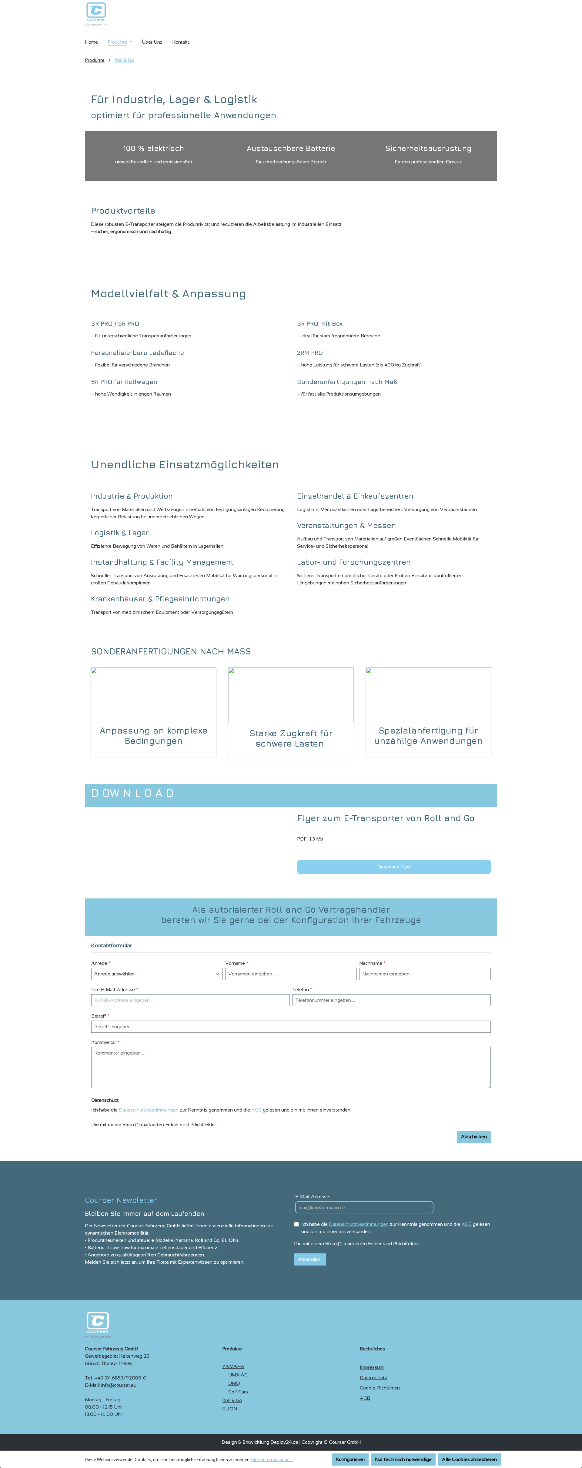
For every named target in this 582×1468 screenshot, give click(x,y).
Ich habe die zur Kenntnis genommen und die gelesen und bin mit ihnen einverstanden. (395, 1228)
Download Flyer (394, 866)
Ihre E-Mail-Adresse (114, 989)
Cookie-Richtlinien (380, 1387)
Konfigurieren (350, 1459)
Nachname (372, 963)
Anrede (100, 963)
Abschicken (474, 1136)
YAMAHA (233, 1366)
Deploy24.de (284, 1442)
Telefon (302, 989)
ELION (229, 1408)
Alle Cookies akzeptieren (469, 1459)
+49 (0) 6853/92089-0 (120, 1377)
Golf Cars (238, 1391)
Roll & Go (232, 1400)
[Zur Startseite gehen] (96, 14)
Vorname (236, 963)
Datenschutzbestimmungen (149, 1109)
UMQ (234, 1383)
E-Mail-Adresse (313, 1196)
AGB (256, 1109)
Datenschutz (373, 1377)
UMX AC (238, 1374)
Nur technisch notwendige (403, 1459)
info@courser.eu (118, 1385)
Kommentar (105, 1042)
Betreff (100, 1015)
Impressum (372, 1367)
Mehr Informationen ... (272, 1459)
